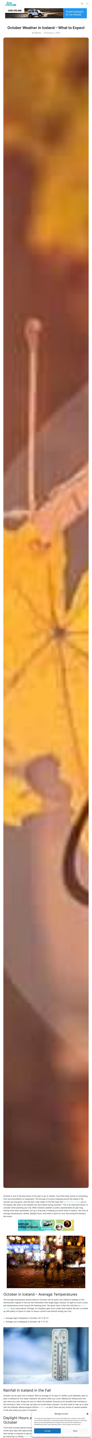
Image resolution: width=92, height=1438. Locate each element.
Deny (75, 1431)
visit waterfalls (30, 1436)
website (42, 1407)
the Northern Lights (72, 1202)
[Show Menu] (87, 3)
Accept (47, 1431)
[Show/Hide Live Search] (82, 3)
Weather (37, 33)
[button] (87, 1414)
